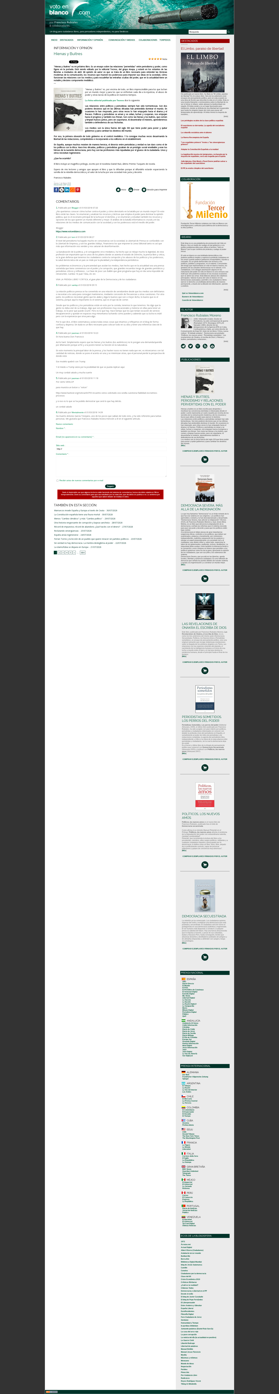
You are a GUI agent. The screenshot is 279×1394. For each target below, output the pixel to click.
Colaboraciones (148, 40)
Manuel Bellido (187, 1349)
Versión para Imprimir (156, 189)
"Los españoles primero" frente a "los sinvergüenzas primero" (203, 143)
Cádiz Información (189, 1025)
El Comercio (187, 1197)
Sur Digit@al (187, 1056)
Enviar (136, 189)
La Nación (186, 1002)
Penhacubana (188, 1125)
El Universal (187, 1184)
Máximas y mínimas (189, 1358)
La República (187, 1201)
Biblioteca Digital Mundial (191, 1262)
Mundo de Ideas (187, 1364)
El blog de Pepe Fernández (192, 1300)
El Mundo (186, 986)
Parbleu (184, 1369)
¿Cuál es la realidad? (189, 1285)
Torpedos (164, 40)
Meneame (185, 1361)
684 (82, 552)
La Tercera (186, 1103)
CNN (184, 1132)
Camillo (184, 1268)
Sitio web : (60, 445)
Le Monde (186, 1147)
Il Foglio (185, 1158)
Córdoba (185, 1027)
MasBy (184, 1355)
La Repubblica (188, 1160)
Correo (185, 1195)
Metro (184, 1008)
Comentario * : (62, 454)
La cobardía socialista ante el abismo (196, 133)
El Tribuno (186, 1086)
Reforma (186, 1188)
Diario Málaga (188, 1035)
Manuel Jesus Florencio (191, 1352)
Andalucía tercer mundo (191, 1253)
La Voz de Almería (189, 1054)
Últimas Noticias (189, 1226)
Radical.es (185, 1378)
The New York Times (190, 1136)
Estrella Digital (188, 994)
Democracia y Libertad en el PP (194, 1291)
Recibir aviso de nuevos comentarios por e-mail (81, 480)
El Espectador (188, 1112)
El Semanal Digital (189, 992)
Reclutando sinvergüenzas (66, 530)
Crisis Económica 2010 (190, 1279)
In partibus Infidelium (189, 1326)
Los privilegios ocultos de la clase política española (202, 121)
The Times (186, 1175)
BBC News (186, 1169)
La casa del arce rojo (189, 1332)
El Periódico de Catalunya (193, 990)
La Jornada (187, 1186)
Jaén (184, 1050)
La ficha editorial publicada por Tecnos (104, 100)
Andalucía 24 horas (190, 1023)
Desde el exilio (187, 1294)
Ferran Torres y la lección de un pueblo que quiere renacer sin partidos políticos (91, 539)
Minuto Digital (188, 1010)
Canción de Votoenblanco (192, 300)
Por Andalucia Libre (189, 1375)
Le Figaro (186, 1145)
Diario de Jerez (188, 1031)
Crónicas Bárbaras (189, 1282)
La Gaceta (186, 1000)
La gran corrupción (189, 1335)
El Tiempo (186, 1116)
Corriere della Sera (190, 1156)
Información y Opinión (90, 40)
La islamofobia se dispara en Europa (71, 547)
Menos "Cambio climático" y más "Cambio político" (78, 518)
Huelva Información (190, 1043)
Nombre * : (61, 428)
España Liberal (187, 1308)
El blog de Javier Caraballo (192, 1297)
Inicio (54, 40)
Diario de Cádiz (188, 1029)
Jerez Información (189, 1048)
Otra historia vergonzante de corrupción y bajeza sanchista (82, 522)
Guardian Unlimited (190, 1171)
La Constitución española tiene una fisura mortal (77, 514)
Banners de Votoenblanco (192, 297)
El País (185, 988)
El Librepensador (188, 1303)
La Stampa (186, 1162)
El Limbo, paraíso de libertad (202, 48)
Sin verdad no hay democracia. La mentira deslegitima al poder (83, 543)
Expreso (185, 1199)
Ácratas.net (186, 1244)
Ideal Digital (187, 1046)
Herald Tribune (188, 1134)
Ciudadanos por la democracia (193, 1274)
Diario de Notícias (189, 1208)
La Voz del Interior (189, 1090)
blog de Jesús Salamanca (191, 1265)
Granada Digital (188, 1041)
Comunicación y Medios (122, 40)
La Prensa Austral (189, 1101)
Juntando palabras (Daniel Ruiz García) (197, 1329)
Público (185, 1014)
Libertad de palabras (189, 1346)
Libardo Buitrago (188, 1343)
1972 (183, 1242)
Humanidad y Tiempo (189, 1323)
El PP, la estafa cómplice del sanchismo (197, 168)
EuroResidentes (187, 1311)
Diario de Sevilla (189, 1033)
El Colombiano (188, 1110)
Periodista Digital (189, 1012)
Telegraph (186, 1173)
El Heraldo (186, 1114)
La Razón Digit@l (189, 1004)
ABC (184, 982)
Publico (185, 1212)
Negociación (186, 1367)
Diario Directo (188, 984)
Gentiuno (184, 1320)
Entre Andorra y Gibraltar (191, 1305)
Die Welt (185, 1075)
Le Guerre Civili (187, 1340)
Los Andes (186, 1092)
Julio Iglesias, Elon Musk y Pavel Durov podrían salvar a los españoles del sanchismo (204, 162)
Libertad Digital (188, 998)
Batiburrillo (185, 1256)
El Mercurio (187, 1099)
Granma (185, 1123)
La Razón (186, 1088)
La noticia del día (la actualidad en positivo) (198, 1337)
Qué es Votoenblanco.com (193, 293)
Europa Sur (187, 1039)
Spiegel (185, 1079)
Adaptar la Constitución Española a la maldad (199, 149)
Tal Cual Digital (188, 1224)
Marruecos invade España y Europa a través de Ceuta (79, 510)
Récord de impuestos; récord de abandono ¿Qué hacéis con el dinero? (87, 526)
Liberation (186, 1149)
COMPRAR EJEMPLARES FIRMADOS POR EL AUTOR (205, 451)
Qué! (184, 1016)
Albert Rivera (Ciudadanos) (192, 1250)
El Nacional (187, 1219)
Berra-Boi (185, 1259)
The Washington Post (191, 1138)
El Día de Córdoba (189, 1037)
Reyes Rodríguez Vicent (191, 1381)
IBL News (186, 996)
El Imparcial (187, 1182)
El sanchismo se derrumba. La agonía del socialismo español (202, 127)
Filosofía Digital (187, 1314)
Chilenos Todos (187, 1288)
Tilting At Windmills (189, 1384)
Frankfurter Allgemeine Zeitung (195, 1077)
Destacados (66, 40)
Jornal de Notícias (189, 1210)
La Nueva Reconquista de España (195, 137)
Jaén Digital (187, 1052)
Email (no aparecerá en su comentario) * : (75, 437)
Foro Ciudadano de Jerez (191, 1317)
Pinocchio (185, 1372)
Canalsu (184, 1271)
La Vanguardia (188, 1006)
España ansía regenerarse (66, 534)
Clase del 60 (186, 1276)
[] (183, 446)
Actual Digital (186, 1247)
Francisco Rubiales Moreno (201, 315)
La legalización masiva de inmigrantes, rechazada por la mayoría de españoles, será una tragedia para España (204, 155)
